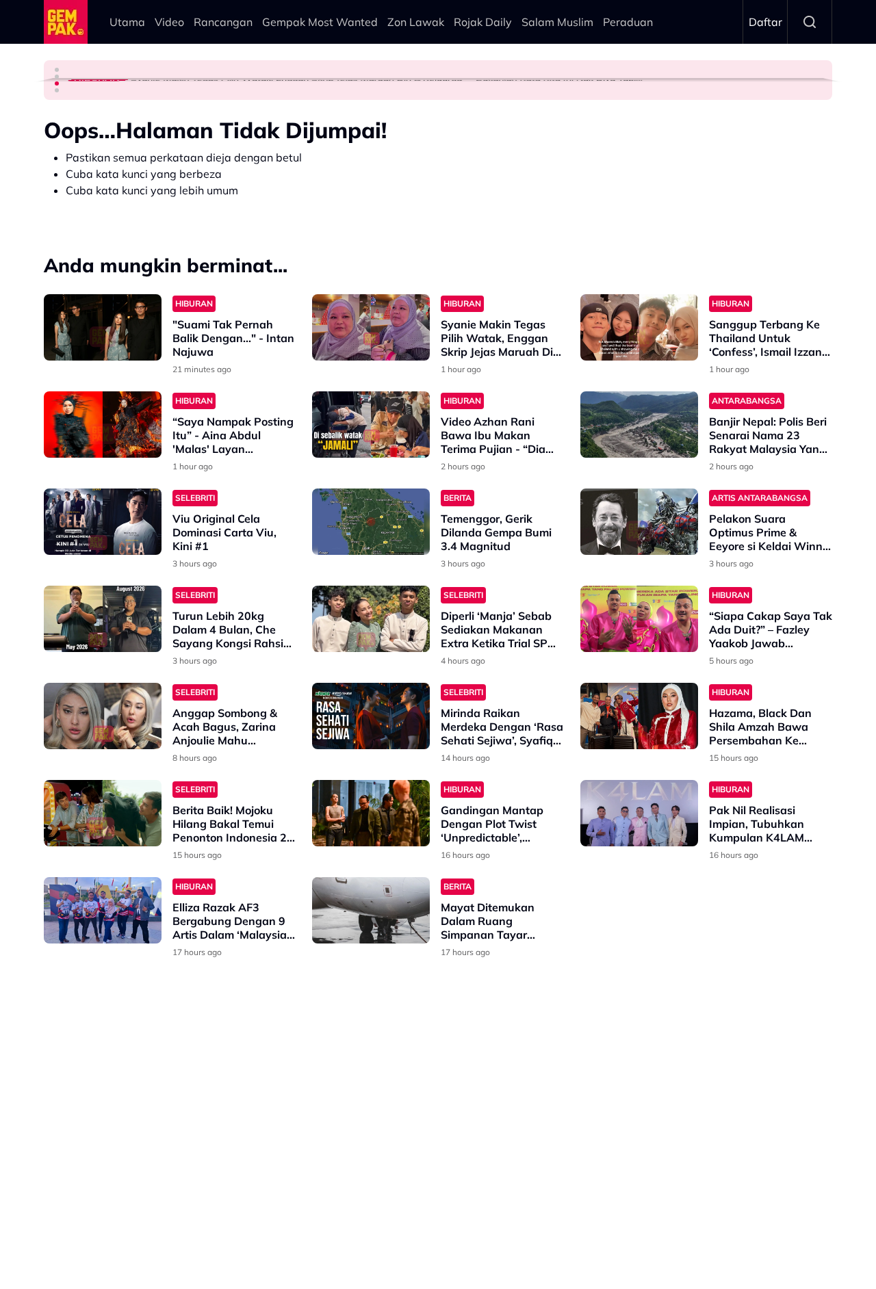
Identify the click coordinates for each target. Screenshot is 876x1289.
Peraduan (628, 22)
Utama (127, 22)
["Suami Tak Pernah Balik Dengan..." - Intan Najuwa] (103, 327)
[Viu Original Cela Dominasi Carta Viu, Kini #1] (103, 522)
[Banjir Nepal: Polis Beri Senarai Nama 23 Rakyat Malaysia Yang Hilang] (639, 424)
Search (810, 22)
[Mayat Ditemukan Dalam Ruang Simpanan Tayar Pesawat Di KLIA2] (371, 910)
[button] (57, 70)
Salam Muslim (557, 22)
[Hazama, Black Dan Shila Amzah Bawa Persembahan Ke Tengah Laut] (639, 716)
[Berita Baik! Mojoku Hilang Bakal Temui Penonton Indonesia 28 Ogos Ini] (103, 813)
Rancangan (223, 22)
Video (169, 22)
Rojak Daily (483, 22)
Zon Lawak (415, 22)
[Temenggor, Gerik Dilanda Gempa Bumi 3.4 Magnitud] (371, 522)
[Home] (66, 22)
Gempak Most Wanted (320, 22)
